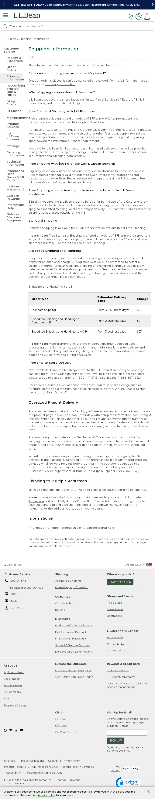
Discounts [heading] (62, 619)
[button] (129, 782)
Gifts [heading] (58, 712)
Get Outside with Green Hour (74, 676)
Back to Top (14, 564)
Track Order (120, 582)
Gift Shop (61, 718)
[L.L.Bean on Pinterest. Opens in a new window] (10, 730)
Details (123, 725)
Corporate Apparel (118, 644)
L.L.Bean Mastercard (121, 676)
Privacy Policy (121, 750)
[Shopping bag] (148, 16)
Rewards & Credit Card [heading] (123, 664)
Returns (60, 609)
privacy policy (46, 795)
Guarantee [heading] (63, 596)
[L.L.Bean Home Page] (32, 16)
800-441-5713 (18, 580)
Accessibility (13, 772)
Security (53, 760)
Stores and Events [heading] (120, 596)
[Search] (5, 26)
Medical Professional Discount (73, 625)
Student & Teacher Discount (72, 645)
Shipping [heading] (61, 574)
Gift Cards (61, 725)
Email (13, 600)
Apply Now (133, 4)
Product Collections (31, 760)
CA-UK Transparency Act (43, 766)
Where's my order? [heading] (120, 574)
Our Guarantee (64, 603)
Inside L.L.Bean (13, 685)
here (111, 527)
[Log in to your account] (139, 16)
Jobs (6, 698)
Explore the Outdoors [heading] (71, 664)
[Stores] (132, 17)
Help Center (18, 607)
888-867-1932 (34, 587)
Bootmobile (114, 615)
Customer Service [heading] (17, 574)
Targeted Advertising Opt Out (43, 772)
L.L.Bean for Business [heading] (122, 631)
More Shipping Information (71, 587)
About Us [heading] (10, 666)
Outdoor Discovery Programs (73, 670)
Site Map (9, 760)
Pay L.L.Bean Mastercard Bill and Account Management (127, 685)
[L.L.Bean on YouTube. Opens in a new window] (21, 730)
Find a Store (114, 602)
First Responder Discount (70, 632)
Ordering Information (60, 84)
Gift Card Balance (66, 732)
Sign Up (115, 740)
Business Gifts (115, 637)
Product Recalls (13, 766)
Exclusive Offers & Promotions (73, 651)
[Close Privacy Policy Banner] (148, 792)
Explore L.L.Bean (14, 672)
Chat (13, 593)
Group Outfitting (117, 650)
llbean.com (36, 501)
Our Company (12, 691)
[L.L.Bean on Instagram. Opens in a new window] (16, 730)
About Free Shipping (68, 580)
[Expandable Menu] (5, 15)
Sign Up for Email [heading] (119, 712)
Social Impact (12, 678)
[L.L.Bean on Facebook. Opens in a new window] (5, 730)
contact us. (78, 276)
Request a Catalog (15, 705)
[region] (77, 4)
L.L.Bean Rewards (118, 670)
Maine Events (115, 609)
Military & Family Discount (70, 638)
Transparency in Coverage (78, 766)
